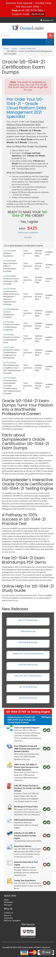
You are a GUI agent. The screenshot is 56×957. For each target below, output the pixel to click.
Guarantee (8, 918)
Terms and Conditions (28, 232)
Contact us (8, 913)
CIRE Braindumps (28, 631)
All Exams (8, 905)
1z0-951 (6, 362)
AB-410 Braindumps (28, 687)
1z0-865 (6, 322)
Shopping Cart (47, 20)
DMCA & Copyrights (12, 920)
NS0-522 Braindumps (28, 642)
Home (6, 48)
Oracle (14, 48)
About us (7, 915)
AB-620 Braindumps (28, 698)
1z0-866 (6, 334)
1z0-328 (6, 261)
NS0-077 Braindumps (28, 620)
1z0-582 (6, 309)
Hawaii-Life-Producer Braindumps (28, 653)
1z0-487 (6, 276)
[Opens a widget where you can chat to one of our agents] (46, 952)
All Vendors (8, 902)
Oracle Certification (28, 48)
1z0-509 (6, 288)
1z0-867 (6, 347)
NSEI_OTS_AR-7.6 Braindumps (28, 675)
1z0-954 (6, 378)
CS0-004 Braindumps (28, 664)
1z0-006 (6, 250)
